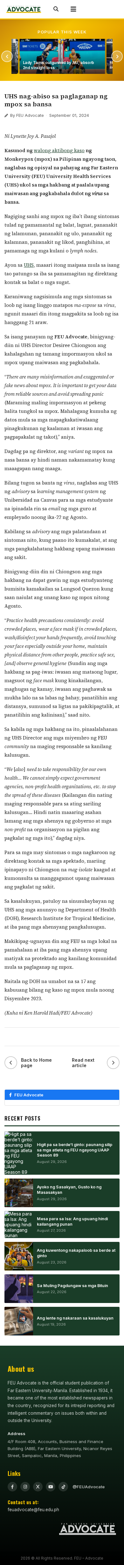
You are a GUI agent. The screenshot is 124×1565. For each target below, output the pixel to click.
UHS (29, 265)
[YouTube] (50, 1486)
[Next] (117, 56)
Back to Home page (36, 1062)
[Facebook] (12, 1486)
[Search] (56, 9)
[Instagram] (25, 1486)
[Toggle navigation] (73, 9)
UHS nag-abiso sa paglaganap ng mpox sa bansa (55, 100)
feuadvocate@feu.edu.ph (33, 1509)
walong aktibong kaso (59, 150)
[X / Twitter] (38, 1486)
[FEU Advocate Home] (23, 9)
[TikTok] (63, 1486)
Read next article (83, 1062)
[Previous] (7, 56)
